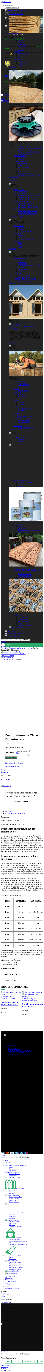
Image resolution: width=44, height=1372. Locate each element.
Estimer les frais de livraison (14, 763)
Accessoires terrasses (15, 1177)
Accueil (3, 648)
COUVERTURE (19, 267)
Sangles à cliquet (23, 422)
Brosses (20, 443)
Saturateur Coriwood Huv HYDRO (13, 654)
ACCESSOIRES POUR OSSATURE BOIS (24, 339)
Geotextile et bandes (25, 576)
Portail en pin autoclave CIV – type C (32, 1005)
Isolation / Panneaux (16, 216)
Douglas (21, 42)
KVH (20, 65)
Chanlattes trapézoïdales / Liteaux (29, 266)
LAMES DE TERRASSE (23, 146)
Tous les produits (17, 627)
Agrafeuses (22, 396)
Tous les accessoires (20, 161)
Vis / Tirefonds (23, 617)
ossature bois (30, 1362)
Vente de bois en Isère (11, 1045)
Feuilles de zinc (23, 275)
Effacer (18, 753)
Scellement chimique (25, 482)
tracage (16, 400)
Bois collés (17, 59)
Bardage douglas (19, 193)
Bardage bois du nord (21, 201)
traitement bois (18, 524)
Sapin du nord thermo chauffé (28, 207)
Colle (20, 484)
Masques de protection (25, 428)
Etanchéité (12, 1216)
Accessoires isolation (25, 231)
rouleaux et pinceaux (21, 437)
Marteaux (21, 394)
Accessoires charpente (15, 1226)
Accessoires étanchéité (25, 239)
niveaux (16, 389)
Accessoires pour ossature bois (18, 1244)
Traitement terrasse (24, 574)
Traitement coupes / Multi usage (28, 530)
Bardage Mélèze (14, 1200)
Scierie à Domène (14, 1049)
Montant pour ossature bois (17, 1243)
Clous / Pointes (23, 619)
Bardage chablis (19, 190)
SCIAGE (17, 38)
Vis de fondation (23, 167)
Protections (12, 1259)
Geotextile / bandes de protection (29, 175)
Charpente (12, 249)
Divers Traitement (24, 532)
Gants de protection (24, 408)
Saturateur (21, 528)
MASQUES (18, 426)
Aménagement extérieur (25, 648)
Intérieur (21, 228)
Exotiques (21, 159)
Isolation (12, 1214)
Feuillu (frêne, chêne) (25, 154)
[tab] (24, 812)
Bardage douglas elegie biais (27, 199)
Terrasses (12, 67)
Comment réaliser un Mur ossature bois (22, 326)
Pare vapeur (22, 237)
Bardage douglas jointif (26, 197)
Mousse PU (22, 486)
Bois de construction (16, 14)
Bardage (12, 180)
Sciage (20, 260)
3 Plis (20, 243)
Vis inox (21, 171)
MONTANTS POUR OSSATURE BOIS (26, 336)
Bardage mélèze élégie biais (27, 211)
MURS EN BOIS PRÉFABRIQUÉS (24, 334)
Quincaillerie (18, 616)
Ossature (17, 52)
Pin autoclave (22, 46)
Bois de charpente (20, 258)
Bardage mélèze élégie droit (27, 213)
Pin (19, 57)
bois (8, 1362)
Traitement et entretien (16, 1264)
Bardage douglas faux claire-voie (29, 195)
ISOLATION (18, 226)
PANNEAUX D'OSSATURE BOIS (24, 332)
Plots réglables (23, 163)
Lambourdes (13, 1175)
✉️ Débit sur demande (8, 95)
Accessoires (13, 429)
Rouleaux (21, 439)
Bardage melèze (19, 209)
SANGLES (18, 418)
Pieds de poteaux (23, 621)
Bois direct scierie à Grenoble (18, 1054)
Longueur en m (10, 752)
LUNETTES (18, 414)
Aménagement (14, 177)
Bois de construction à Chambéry (19, 1051)
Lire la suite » (14, 328)
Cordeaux (21, 404)
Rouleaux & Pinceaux (15, 1262)
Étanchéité (17, 233)
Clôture (11, 1193)
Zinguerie (12, 1225)
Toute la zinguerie (24, 277)
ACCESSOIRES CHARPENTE (25, 279)
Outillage (12, 342)
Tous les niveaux (23, 391)
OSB (19, 245)
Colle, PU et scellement (16, 1267)
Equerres (21, 402)
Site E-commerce (22, 1150)
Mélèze (20, 44)
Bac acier (21, 271)
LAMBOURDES (20, 156)
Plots (19, 572)
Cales (20, 165)
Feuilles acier (22, 269)
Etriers (20, 623)
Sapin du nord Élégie (25, 205)
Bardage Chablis (14, 1202)
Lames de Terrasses (14, 1174)
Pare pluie (21, 235)
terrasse (17, 1362)
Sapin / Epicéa (23, 54)
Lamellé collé (22, 61)
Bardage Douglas (14, 1198)
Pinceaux (21, 441)
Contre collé (22, 63)
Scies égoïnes (22, 383)
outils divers (18, 393)
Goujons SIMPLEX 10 (9, 659)
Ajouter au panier (10, 757)
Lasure (20, 526)
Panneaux (17, 241)
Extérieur (21, 229)
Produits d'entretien (24, 173)
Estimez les (4, 772)
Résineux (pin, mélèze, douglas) (29, 152)
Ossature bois (22, 264)
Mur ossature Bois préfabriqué (18, 1241)
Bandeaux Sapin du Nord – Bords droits (9, 1003)
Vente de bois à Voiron (16, 1053)
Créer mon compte (6, 1302)
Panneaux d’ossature (15, 1239)
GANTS (17, 406)
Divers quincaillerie (24, 625)
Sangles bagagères (24, 420)
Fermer (3, 770)
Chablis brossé (23, 192)
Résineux (21, 158)
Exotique (21, 50)
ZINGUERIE (18, 273)
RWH (20, 247)
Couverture (12, 1223)
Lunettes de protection (25, 416)
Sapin (20, 40)
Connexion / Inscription (12, 1288)
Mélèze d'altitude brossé (26, 215)
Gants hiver (22, 410)
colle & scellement (20, 480)
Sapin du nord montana (26, 203)
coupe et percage (19, 381)
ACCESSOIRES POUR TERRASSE (27, 570)
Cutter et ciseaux (23, 385)
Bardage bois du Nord (15, 1197)
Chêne (20, 48)
